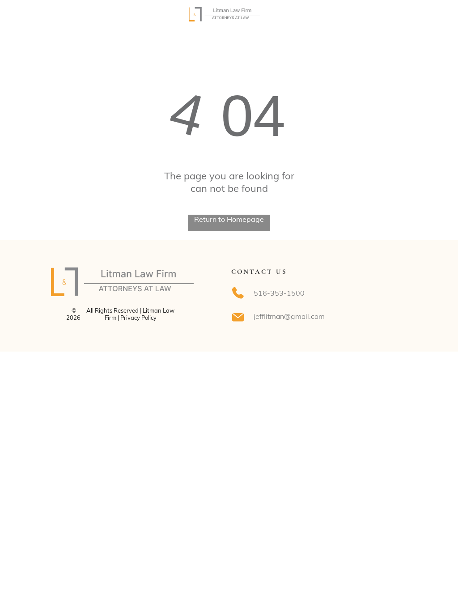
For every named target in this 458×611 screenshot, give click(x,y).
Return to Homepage (229, 219)
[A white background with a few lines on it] (32, 18)
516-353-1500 (279, 293)
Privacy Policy (138, 317)
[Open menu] (425, 14)
